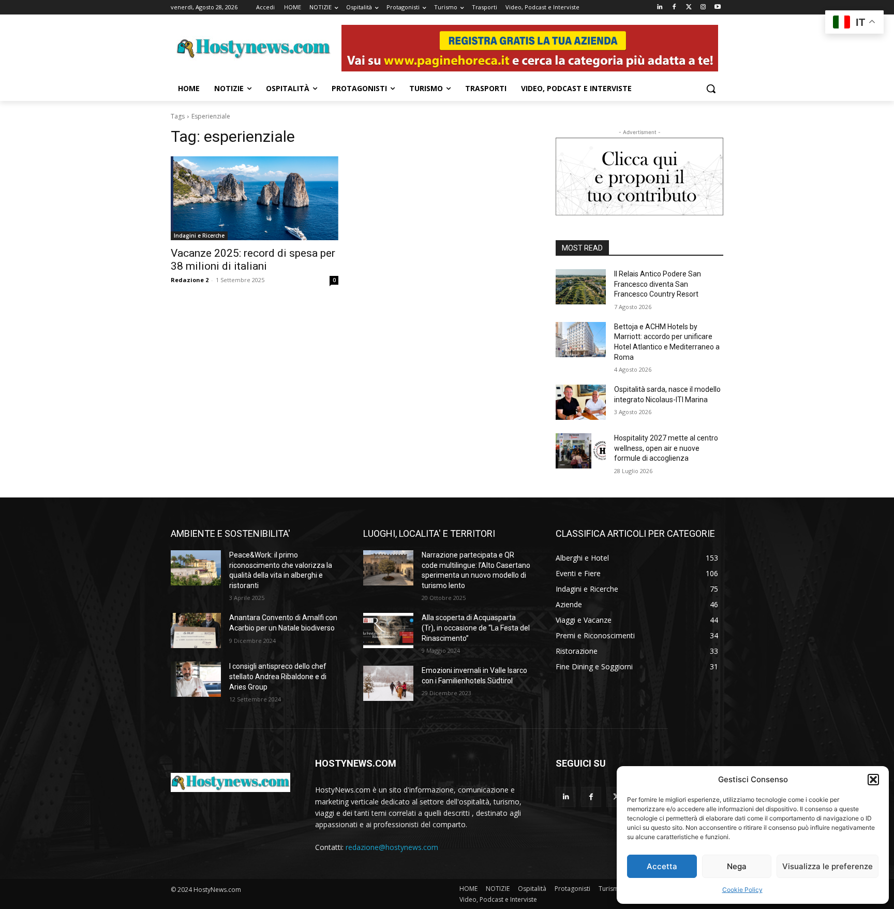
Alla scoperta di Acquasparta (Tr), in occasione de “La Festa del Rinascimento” (476, 627)
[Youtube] (717, 7)
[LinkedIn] (660, 7)
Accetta (662, 866)
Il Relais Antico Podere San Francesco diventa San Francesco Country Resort (657, 284)
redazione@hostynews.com (392, 847)
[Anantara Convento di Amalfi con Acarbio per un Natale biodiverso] (196, 630)
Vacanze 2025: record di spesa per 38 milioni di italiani (253, 259)
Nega (737, 866)
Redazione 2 (189, 280)
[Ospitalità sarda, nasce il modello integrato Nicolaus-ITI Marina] (581, 402)
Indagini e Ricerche (199, 235)
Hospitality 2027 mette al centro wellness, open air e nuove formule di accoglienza (666, 448)
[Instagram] (703, 7)
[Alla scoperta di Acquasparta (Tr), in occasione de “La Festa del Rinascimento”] (388, 630)
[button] (873, 779)
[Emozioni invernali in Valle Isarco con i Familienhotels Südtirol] (388, 683)
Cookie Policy (742, 889)
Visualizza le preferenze (827, 866)
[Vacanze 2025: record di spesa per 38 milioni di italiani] (254, 198)
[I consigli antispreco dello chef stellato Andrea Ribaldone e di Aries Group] (196, 679)
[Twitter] (689, 7)
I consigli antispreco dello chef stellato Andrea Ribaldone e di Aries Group (277, 676)
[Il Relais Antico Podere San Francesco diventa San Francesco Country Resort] (581, 286)
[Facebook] (674, 7)
